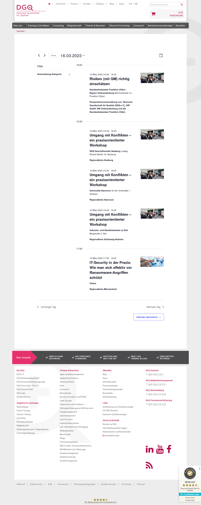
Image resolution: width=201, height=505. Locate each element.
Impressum (62, 484)
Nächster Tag (153, 307)
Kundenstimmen (23, 397)
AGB (50, 484)
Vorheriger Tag (48, 307)
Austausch (139, 25)
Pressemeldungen (110, 385)
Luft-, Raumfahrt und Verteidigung (74, 427)
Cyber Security (66, 400)
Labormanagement (67, 415)
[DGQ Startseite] (31, 10)
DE (136, 3)
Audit (62, 385)
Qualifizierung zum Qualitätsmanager (118, 407)
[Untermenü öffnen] (25, 25)
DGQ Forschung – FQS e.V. (28, 385)
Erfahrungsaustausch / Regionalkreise (33, 429)
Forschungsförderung (26, 433)
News (105, 378)
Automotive (64, 389)
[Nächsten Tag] (44, 55)
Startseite (20, 31)
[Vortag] (39, 55)
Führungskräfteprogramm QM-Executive (76, 408)
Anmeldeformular (112, 435)
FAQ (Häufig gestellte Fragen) (115, 428)
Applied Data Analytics (69, 378)
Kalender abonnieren (147, 317)
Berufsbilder (108, 393)
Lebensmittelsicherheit (69, 423)
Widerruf (21, 484)
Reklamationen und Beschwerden (117, 432)
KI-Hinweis (126, 484)
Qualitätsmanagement (69, 453)
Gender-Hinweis (108, 484)
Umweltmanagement (68, 461)
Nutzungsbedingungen (84, 484)
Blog (112, 3)
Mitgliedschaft (74, 25)
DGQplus (100, 3)
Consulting (58, 25)
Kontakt (86, 3)
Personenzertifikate (25, 422)
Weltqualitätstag (109, 397)
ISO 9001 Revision (110, 410)
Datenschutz (36, 484)
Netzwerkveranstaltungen (160, 25)
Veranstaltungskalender (113, 389)
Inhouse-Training (24, 414)
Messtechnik (65, 434)
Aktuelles (180, 25)
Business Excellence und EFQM (73, 397)
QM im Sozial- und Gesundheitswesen (75, 445)
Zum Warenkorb (176, 14)
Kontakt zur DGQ (110, 424)
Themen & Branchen (95, 25)
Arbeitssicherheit (67, 382)
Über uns (17, 25)
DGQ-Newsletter (109, 382)
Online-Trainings (23, 410)
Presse (74, 3)
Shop (121, 3)
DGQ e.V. (20, 374)
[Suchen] (181, 5)
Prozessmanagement (69, 442)
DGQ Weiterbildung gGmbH (28, 378)
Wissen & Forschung (119, 25)
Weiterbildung (22, 407)
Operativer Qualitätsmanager (115, 414)
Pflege (62, 438)
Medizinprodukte (67, 430)
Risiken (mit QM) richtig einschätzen (109, 81)
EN (130, 3)
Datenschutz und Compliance (72, 404)
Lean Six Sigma (66, 419)
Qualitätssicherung (67, 457)
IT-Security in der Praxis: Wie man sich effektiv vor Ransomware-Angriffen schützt (111, 270)
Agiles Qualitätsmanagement (72, 374)
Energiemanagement (68, 412)
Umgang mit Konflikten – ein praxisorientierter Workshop (110, 140)
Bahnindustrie (65, 393)
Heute (53, 55)
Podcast (141, 484)
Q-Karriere (60, 3)
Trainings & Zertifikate (38, 25)
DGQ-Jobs (21, 393)
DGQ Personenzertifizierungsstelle (31, 382)
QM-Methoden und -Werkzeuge (73, 449)
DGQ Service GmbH (25, 389)
